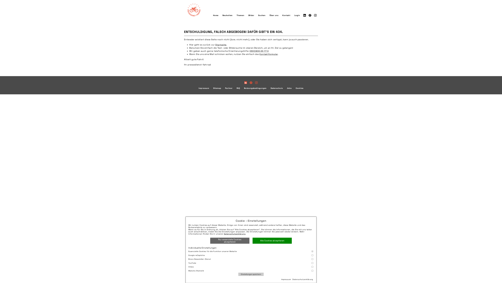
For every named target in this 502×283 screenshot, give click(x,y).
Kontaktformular (268, 54)
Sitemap (217, 88)
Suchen (262, 15)
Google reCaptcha (196, 255)
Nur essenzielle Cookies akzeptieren (229, 240)
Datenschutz (277, 88)
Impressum (286, 279)
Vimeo (191, 267)
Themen (240, 15)
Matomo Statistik (196, 271)
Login (297, 15)
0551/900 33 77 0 (259, 51)
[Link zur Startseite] (194, 10)
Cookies (300, 88)
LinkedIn (304, 15)
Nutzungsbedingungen (255, 88)
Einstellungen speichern (251, 274)
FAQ (238, 88)
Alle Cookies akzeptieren (272, 240)
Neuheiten (228, 15)
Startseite (220, 44)
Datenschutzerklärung (235, 234)
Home (215, 15)
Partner (229, 88)
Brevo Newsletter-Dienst (199, 259)
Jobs (289, 88)
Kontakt (286, 15)
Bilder (251, 15)
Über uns (274, 15)
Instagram (315, 15)
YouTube (192, 263)
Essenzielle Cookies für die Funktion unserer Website (212, 251)
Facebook (310, 15)
